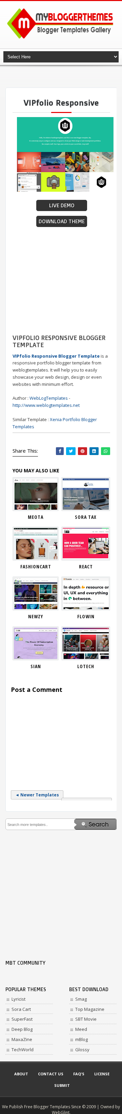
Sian (35, 666)
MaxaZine (22, 1039)
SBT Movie (86, 1019)
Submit (62, 1085)
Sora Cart (21, 1009)
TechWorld (23, 1049)
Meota (35, 517)
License (101, 1073)
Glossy (82, 1049)
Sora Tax (86, 517)
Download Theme (62, 221)
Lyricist (18, 999)
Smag (81, 999)
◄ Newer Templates (37, 795)
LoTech (85, 666)
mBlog (81, 1039)
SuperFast (22, 1019)
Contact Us (50, 1073)
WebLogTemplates (48, 398)
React (86, 566)
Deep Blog (22, 1029)
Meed (81, 1029)
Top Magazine (89, 1009)
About (21, 1073)
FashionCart (35, 566)
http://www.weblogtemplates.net (46, 405)
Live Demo (62, 205)
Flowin (86, 616)
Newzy (35, 616)
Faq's (78, 1073)
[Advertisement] (63, 76)
